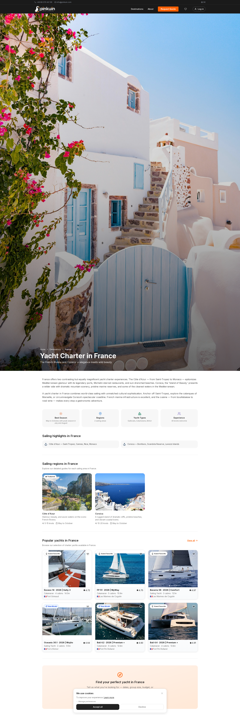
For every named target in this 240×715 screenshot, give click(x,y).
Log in (201, 9)
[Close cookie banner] (162, 693)
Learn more (109, 697)
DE (204, 2)
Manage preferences (87, 701)
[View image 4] (68, 585)
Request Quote (168, 9)
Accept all (98, 707)
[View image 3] (67, 585)
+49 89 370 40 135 (44, 2)
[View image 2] (65, 585)
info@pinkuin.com (64, 2)
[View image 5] (70, 585)
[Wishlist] (185, 9)
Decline (142, 707)
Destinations (137, 9)
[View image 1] (63, 585)
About (150, 9)
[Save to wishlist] (87, 554)
